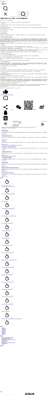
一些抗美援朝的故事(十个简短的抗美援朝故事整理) (8, 208)
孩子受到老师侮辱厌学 (4, 343)
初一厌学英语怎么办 (4, 340)
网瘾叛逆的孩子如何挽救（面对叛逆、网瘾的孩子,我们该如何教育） (10, 167)
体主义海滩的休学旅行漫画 (5, 201)
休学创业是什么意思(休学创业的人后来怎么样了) (8, 337)
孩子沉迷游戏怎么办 (4, 3)
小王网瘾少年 (3, 331)
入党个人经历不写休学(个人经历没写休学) (7, 338)
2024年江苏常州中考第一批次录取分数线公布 (7, 223)
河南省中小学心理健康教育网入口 (6, 311)
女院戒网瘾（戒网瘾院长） (5, 162)
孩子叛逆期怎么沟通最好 (5, 341)
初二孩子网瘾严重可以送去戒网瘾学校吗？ (7, 157)
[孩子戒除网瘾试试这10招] (15, 124)
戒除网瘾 (10, 20)
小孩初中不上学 (4, 334)
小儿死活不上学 (4, 330)
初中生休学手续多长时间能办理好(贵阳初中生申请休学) (9, 339)
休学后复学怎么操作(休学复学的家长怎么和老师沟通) (8, 342)
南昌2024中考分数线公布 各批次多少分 (6, 185)
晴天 (0, 20)
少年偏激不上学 (4, 328)
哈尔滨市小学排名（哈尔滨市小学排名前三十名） (8, 252)
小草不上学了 (3, 333)
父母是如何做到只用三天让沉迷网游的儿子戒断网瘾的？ (9, 146)
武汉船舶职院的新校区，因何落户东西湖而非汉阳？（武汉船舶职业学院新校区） (12, 318)
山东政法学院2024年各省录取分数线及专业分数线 (8, 267)
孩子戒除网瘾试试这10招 (16, 125)
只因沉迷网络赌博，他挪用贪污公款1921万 (7, 151)
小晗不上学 (3, 344)
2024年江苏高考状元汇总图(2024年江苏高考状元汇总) (8, 186)
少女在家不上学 (4, 332)
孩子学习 (3, 2)
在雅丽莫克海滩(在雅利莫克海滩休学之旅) (7, 245)
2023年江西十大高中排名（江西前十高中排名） (7, 296)
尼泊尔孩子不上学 (4, 329)
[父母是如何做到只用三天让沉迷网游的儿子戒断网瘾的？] (10, 145)
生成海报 (12, 109)
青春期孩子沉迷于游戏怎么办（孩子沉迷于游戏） (8, 172)
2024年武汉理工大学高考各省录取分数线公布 (7, 274)
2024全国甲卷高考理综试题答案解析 (6, 230)
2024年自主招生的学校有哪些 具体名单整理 (7, 289)
